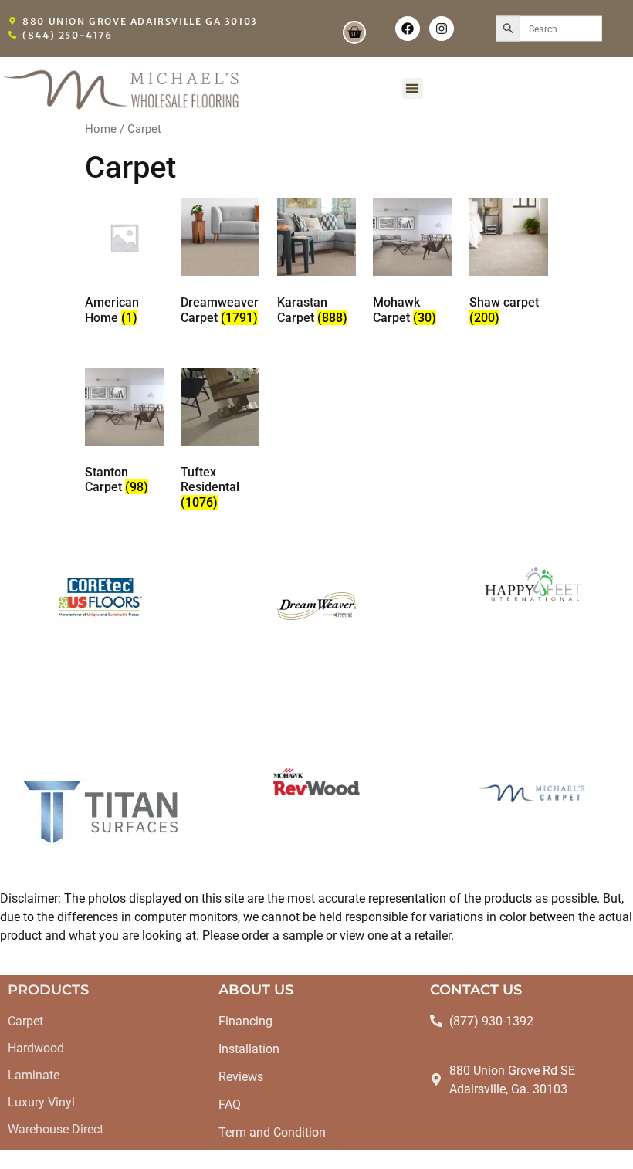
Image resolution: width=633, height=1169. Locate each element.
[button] (412, 88)
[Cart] (354, 32)
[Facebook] (407, 28)
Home (101, 129)
